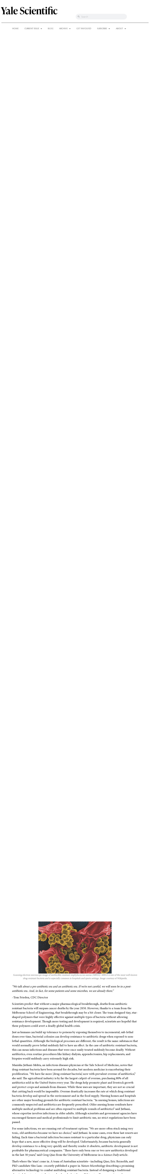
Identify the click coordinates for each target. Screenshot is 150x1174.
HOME (15, 28)
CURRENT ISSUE (31, 28)
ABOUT (119, 28)
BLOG (50, 28)
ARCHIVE (63, 28)
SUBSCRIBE (102, 28)
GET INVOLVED (83, 28)
